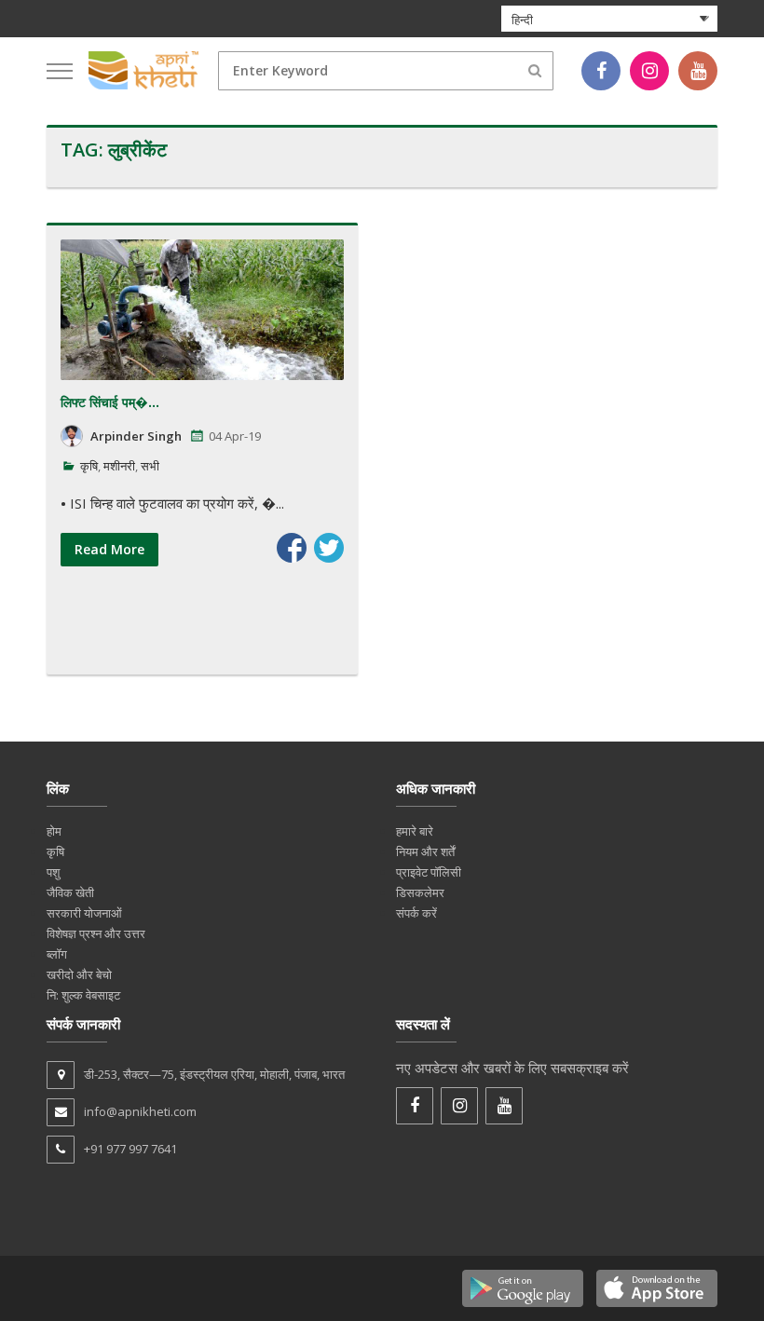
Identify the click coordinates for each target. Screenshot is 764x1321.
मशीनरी (119, 465)
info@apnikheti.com (140, 1111)
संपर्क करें (416, 913)
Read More (109, 549)
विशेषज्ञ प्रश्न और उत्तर (96, 933)
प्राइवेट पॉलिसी (428, 872)
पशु (53, 872)
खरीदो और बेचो (79, 974)
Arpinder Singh (136, 436)
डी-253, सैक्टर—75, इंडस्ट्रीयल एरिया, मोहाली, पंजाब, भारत (214, 1074)
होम (54, 831)
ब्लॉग (57, 954)
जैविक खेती (70, 892)
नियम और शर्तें (425, 851)
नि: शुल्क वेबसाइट (83, 995)
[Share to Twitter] (329, 548)
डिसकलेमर (420, 892)
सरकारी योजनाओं (84, 913)
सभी (150, 465)
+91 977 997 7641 (130, 1148)
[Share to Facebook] (292, 548)
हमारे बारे (414, 831)
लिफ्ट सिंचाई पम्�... (110, 402)
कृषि (89, 465)
